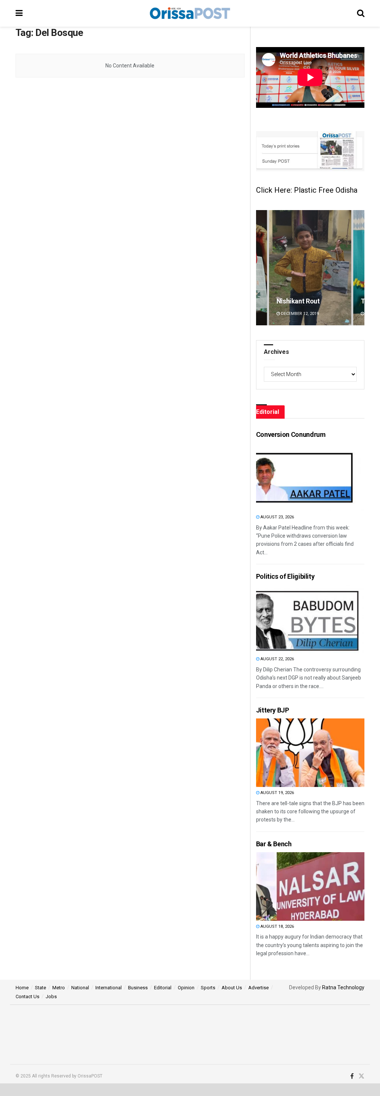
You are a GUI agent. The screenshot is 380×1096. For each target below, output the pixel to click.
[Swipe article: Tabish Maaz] (310, 267)
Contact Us (27, 996)
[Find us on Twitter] (361, 1076)
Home (22, 987)
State (40, 987)
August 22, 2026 (276, 659)
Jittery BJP (272, 710)
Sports (208, 987)
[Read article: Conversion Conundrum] (295, 477)
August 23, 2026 (276, 517)
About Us (232, 987)
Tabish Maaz (295, 301)
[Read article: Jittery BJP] (295, 752)
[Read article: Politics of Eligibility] (295, 619)
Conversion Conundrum (291, 434)
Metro (58, 987)
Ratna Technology (343, 987)
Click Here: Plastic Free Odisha (306, 190)
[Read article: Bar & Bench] (295, 886)
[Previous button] (261, 267)
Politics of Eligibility (285, 576)
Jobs (51, 996)
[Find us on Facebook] (352, 1076)
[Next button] (358, 267)
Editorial (162, 987)
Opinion (186, 987)
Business (138, 987)
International (108, 987)
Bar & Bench (274, 844)
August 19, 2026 (276, 792)
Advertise (258, 987)
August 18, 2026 (276, 926)
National (80, 987)
